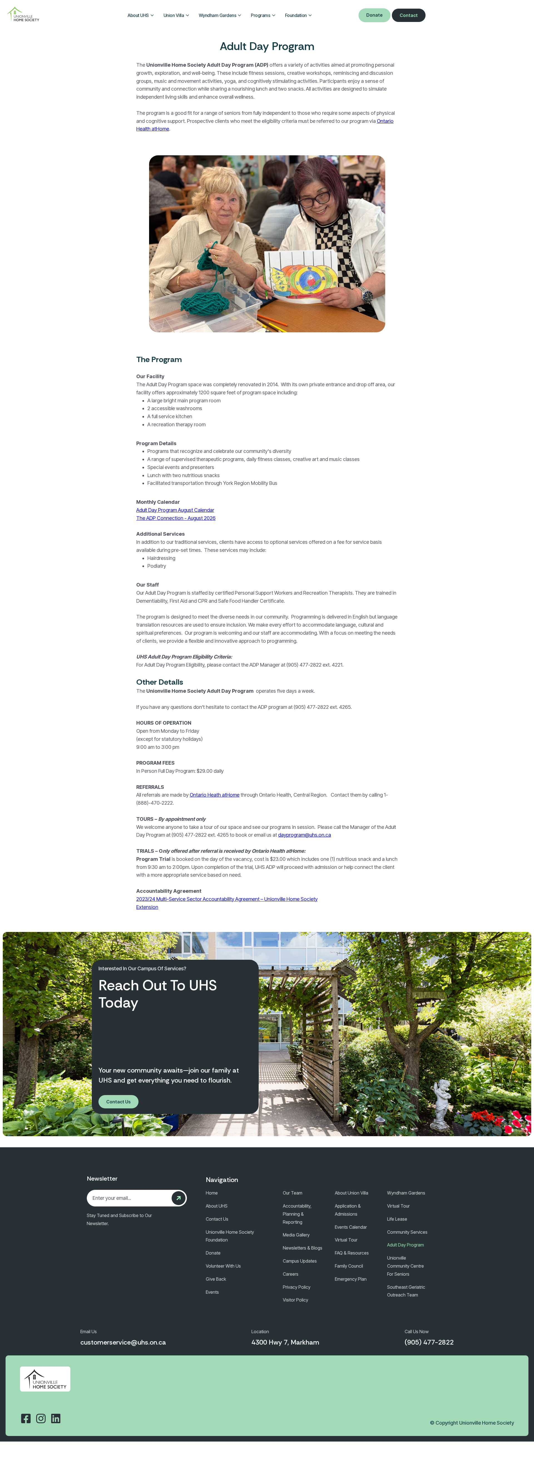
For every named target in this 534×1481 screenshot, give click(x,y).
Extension (147, 907)
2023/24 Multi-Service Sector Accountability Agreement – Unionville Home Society (227, 899)
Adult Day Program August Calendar (175, 510)
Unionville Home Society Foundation (230, 1236)
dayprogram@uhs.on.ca (304, 835)
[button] (141, 15)
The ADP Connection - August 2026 (176, 518)
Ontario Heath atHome (214, 795)
